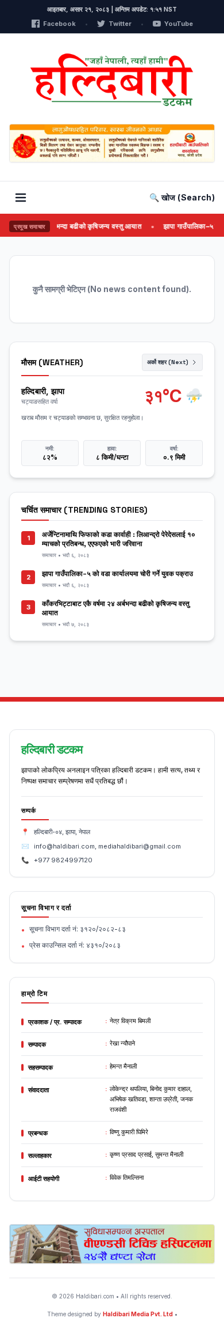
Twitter (120, 24)
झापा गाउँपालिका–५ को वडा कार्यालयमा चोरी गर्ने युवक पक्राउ (117, 573)
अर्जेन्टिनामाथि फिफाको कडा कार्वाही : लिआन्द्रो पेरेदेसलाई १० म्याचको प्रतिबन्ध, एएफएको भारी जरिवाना (118, 539)
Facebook (59, 24)
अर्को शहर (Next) (167, 362)
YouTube (178, 24)
